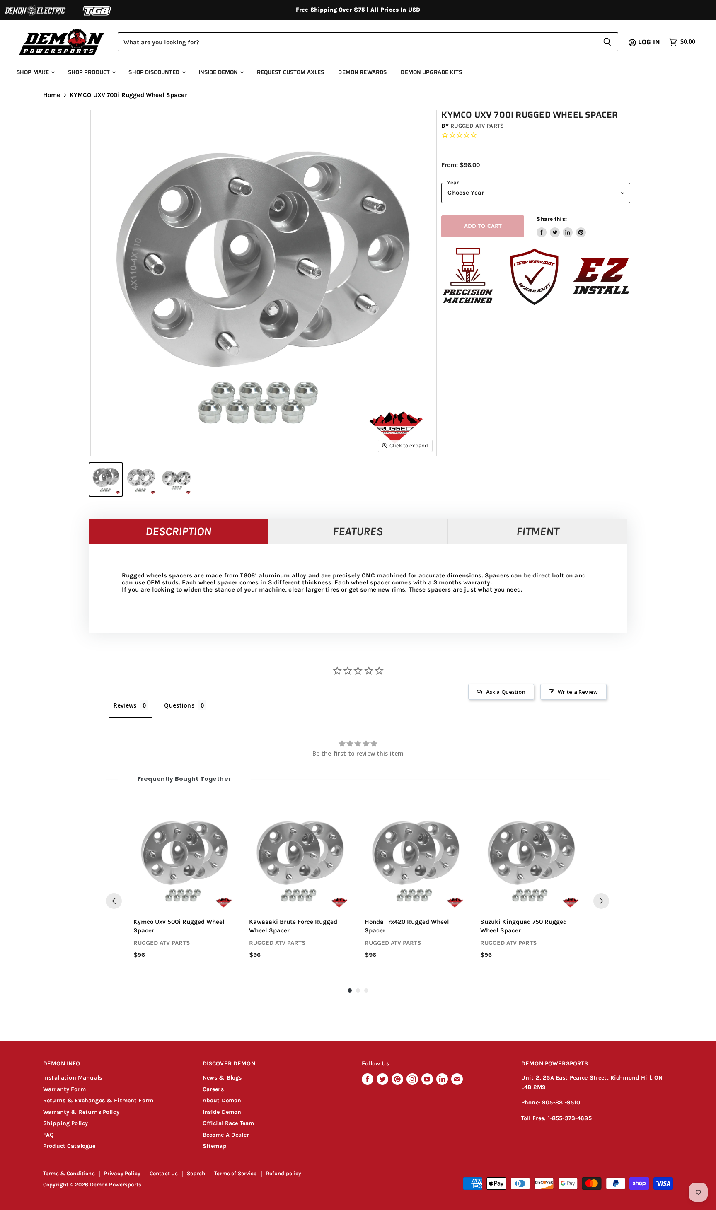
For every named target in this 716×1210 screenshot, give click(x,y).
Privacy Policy (122, 1173)
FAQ (48, 1134)
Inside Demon (218, 72)
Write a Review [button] (578, 692)
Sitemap (215, 1146)
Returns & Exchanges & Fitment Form (98, 1100)
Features (358, 531)
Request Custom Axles (290, 72)
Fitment (537, 531)
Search (196, 1173)
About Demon (222, 1100)
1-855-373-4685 (570, 1118)
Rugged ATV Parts (477, 125)
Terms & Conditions (69, 1173)
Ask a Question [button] (505, 692)
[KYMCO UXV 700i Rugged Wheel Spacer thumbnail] (106, 479)
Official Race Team (228, 1123)
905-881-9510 (561, 1102)
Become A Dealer (226, 1134)
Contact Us (164, 1173)
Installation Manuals (72, 1077)
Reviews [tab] (125, 705)
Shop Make (33, 72)
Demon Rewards (362, 72)
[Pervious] (114, 901)
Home (51, 95)
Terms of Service (235, 1173)
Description (178, 531)
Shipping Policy (65, 1123)
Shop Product (89, 72)
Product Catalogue (69, 1146)
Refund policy (284, 1173)
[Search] (607, 41)
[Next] (601, 901)
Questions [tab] (179, 705)
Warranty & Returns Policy (81, 1112)
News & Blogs (222, 1077)
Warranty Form (64, 1089)
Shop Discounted (154, 72)
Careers (213, 1089)
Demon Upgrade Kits (431, 72)
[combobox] (357, 41)
